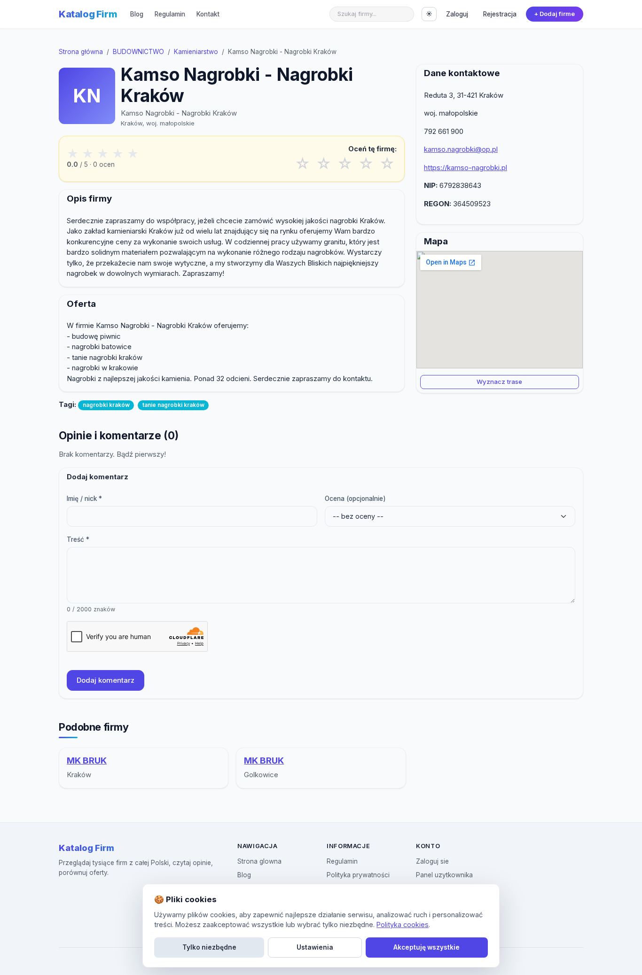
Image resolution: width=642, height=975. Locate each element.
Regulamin (170, 14)
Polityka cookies (402, 924)
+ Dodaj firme (554, 13)
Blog (136, 14)
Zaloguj (457, 14)
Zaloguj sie (432, 861)
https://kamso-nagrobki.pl (465, 167)
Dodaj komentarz (105, 680)
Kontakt (207, 14)
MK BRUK (87, 760)
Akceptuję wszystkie (426, 947)
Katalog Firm (88, 14)
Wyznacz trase (499, 381)
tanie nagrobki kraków (173, 404)
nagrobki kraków (106, 404)
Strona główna (81, 51)
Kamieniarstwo (196, 51)
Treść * (78, 539)
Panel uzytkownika (444, 875)
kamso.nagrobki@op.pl (461, 149)
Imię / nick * (84, 498)
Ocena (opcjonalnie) (355, 498)
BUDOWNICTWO (138, 51)
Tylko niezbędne (209, 947)
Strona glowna (259, 861)
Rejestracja (500, 14)
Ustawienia (315, 947)
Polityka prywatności (358, 875)
